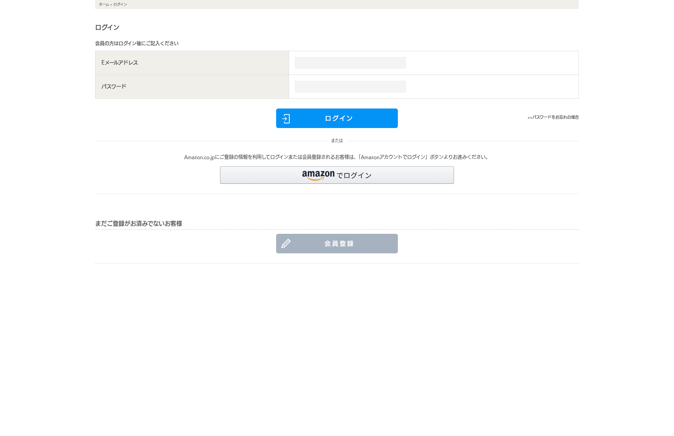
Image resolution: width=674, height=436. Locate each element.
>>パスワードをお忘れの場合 (553, 117)
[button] (337, 175)
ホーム (104, 4)
